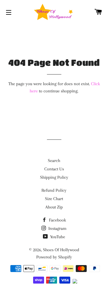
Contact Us (54, 169)
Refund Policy (54, 190)
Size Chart (54, 198)
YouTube (57, 236)
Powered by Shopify (54, 257)
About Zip (54, 207)
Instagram (57, 228)
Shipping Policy (54, 177)
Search (54, 160)
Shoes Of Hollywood (61, 249)
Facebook (57, 220)
